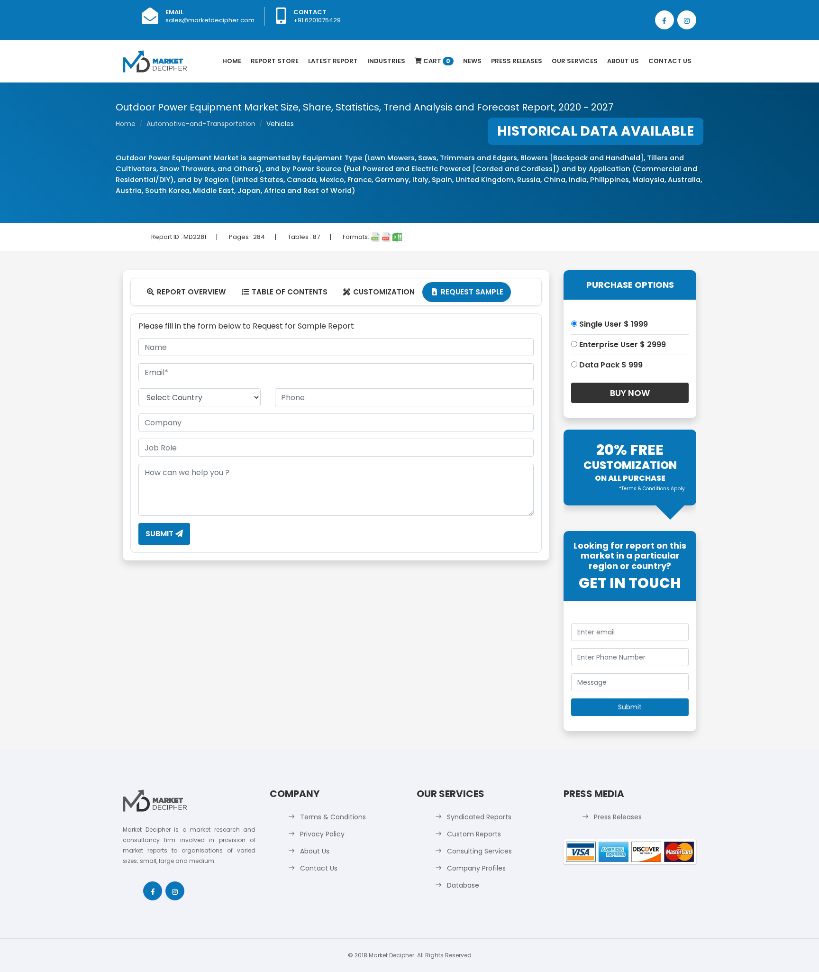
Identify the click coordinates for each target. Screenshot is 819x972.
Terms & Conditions (333, 817)
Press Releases (516, 60)
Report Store (275, 60)
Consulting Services (479, 851)
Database (463, 885)
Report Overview (186, 292)
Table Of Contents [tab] (285, 292)
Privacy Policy (322, 834)
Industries (386, 60)
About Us (623, 60)
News (472, 60)
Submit (160, 533)
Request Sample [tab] (467, 292)
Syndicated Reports (479, 817)
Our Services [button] (575, 60)
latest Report (333, 60)
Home (231, 60)
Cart (436, 60)
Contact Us (670, 60)
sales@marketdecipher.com (210, 20)
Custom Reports (474, 834)
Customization (379, 292)
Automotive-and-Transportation (200, 123)
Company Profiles (476, 868)
